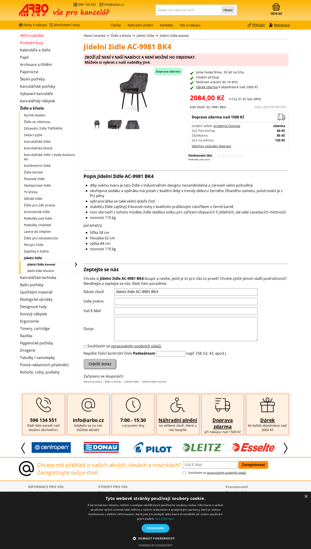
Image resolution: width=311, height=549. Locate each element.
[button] (155, 538)
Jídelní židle (145, 35)
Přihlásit (258, 25)
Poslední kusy (31, 42)
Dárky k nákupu (35, 25)
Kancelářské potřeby (37, 86)
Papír (24, 57)
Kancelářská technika (38, 277)
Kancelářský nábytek (37, 100)
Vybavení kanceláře (36, 93)
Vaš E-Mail (92, 310)
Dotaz (89, 328)
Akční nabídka (32, 35)
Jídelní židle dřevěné (40, 271)
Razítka (26, 335)
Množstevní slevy (67, 25)
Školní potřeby (32, 79)
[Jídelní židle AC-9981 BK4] (134, 92)
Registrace (282, 25)
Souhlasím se (217, 473)
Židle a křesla (121, 35)
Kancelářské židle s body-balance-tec (50, 157)
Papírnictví (29, 71)
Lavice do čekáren (37, 231)
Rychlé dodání (35, 115)
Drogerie (27, 350)
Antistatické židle (37, 212)
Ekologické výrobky (36, 299)
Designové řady (33, 306)
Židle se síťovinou (37, 122)
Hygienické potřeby (36, 343)
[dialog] (155, 520)
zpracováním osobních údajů (136, 345)
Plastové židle (34, 179)
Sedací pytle (33, 135)
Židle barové (33, 172)
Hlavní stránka (94, 35)
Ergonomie (29, 321)
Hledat (228, 10)
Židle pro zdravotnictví (41, 238)
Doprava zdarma (222, 423)
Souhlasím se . (124, 345)
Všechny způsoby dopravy (211, 146)
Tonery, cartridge (35, 328)
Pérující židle (33, 245)
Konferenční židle (37, 165)
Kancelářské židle (37, 141)
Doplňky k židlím (36, 251)
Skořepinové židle (37, 185)
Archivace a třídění (36, 64)
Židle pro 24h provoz (39, 205)
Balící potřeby (31, 284)
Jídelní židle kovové (174, 35)
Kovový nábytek (33, 313)
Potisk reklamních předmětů (44, 364)
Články (116, 25)
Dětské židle (33, 198)
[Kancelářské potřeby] (44, 12)
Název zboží (94, 291)
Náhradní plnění (177, 420)
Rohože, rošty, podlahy (39, 372)
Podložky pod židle (38, 218)
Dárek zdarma (207, 87)
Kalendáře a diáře (35, 50)
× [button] (306, 496)
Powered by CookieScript (156, 545)
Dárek (267, 420)
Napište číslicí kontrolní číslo (108, 353)
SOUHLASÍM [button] (155, 528)
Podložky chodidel (37, 225)
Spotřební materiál (36, 292)
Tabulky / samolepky (37, 357)
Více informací (164, 519)
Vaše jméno (94, 301)
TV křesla (31, 192)
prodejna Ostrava (227, 126)
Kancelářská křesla (38, 148)
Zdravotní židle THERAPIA (43, 128)
